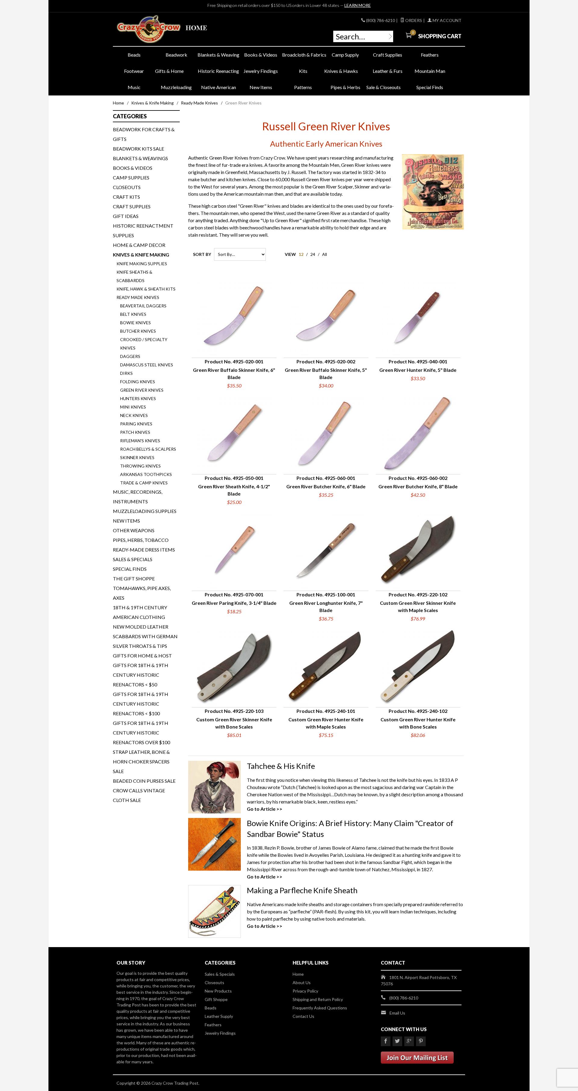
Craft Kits (126, 197)
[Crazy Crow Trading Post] (171, 29)
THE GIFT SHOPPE (134, 578)
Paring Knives (136, 423)
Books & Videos (260, 55)
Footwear (134, 71)
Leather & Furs (387, 71)
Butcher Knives (138, 331)
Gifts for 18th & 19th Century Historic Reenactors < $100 (140, 703)
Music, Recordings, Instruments (137, 496)
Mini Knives (133, 406)
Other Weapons (133, 530)
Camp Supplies (131, 177)
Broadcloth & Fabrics (303, 55)
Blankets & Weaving (218, 55)
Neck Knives (134, 415)
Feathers (430, 55)
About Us (302, 982)
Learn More (357, 5)
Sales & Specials (132, 559)
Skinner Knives (137, 457)
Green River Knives (141, 390)
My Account (446, 20)
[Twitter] (397, 1041)
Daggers (130, 356)
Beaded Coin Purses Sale (144, 781)
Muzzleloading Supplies (144, 511)
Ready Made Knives (199, 102)
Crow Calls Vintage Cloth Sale (139, 795)
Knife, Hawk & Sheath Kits (146, 288)
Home (118, 102)
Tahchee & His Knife (281, 765)
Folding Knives (137, 381)
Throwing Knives (140, 465)
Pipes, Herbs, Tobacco (141, 540)
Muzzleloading (176, 87)
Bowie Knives (135, 322)
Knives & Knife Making (152, 102)
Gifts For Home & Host (142, 655)
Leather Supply (219, 1016)
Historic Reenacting (218, 71)
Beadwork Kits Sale (138, 148)
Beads (134, 55)
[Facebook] (385, 1041)
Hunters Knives (138, 398)
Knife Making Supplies (142, 263)
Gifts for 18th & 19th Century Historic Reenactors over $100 (141, 732)
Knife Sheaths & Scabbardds (134, 276)
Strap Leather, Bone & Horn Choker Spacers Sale (141, 761)
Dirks (126, 373)
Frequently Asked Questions (320, 1007)
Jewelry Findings (261, 71)
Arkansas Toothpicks (146, 474)
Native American (218, 87)
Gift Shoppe (216, 999)
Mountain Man (430, 71)
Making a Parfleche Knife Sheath (302, 890)
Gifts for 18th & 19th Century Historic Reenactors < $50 (140, 674)
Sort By (202, 254)
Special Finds (429, 87)
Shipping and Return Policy (318, 999)
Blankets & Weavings (140, 158)
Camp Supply (345, 55)
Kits (303, 71)
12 (301, 254)
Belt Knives (133, 314)
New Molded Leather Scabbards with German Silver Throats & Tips (145, 636)
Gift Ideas (125, 216)
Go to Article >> (264, 809)
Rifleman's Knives (140, 440)
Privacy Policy (305, 990)
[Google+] (409, 1041)
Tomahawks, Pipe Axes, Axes (142, 593)
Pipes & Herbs (345, 87)
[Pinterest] (421, 1041)
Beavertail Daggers (143, 305)
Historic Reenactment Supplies (143, 230)
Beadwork (176, 55)
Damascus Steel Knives (146, 364)
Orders (413, 20)
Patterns (303, 87)
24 (312, 254)
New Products (218, 990)
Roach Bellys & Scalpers (148, 449)
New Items (261, 87)
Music (134, 87)
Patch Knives (135, 432)
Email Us (397, 1012)
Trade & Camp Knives (144, 482)
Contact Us (303, 1016)
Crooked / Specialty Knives (143, 343)
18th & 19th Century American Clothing (140, 612)
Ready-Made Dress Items (144, 549)
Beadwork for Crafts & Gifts (144, 134)
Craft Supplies (387, 55)
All (324, 254)
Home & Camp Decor (139, 245)
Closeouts (127, 187)
